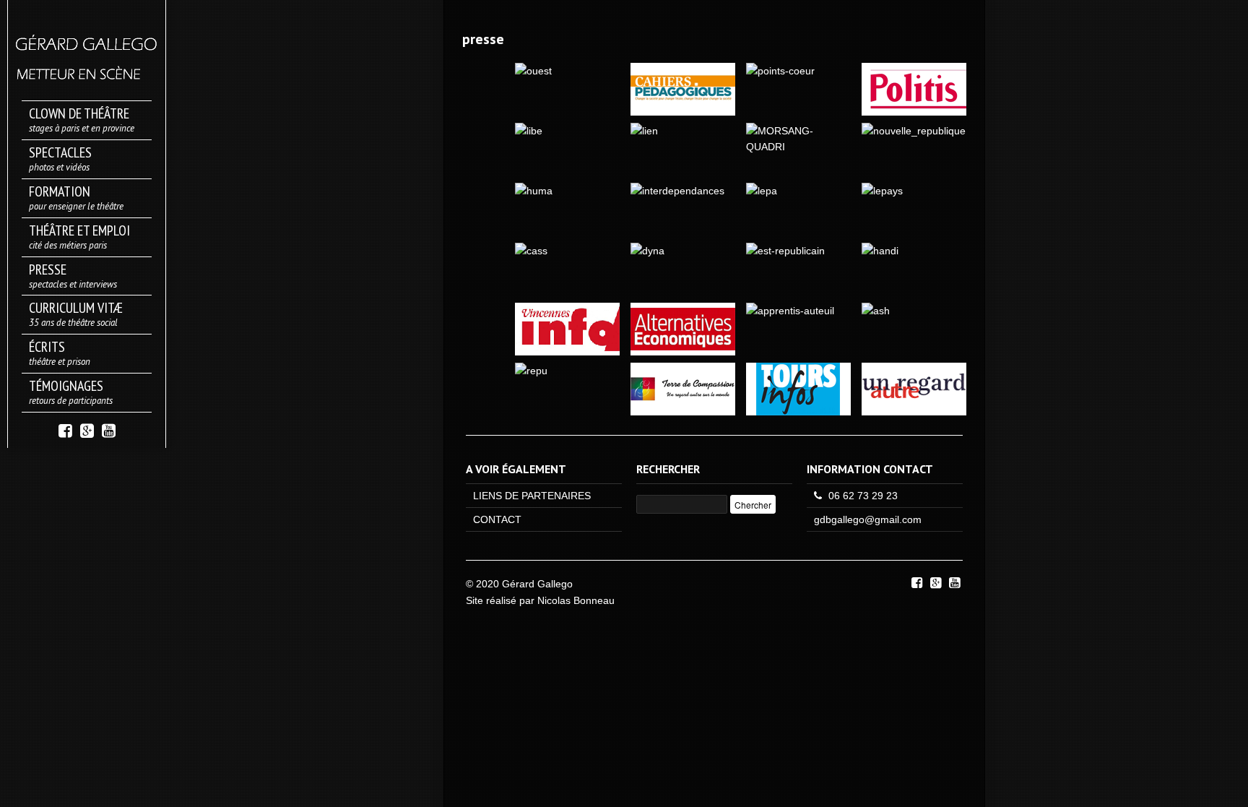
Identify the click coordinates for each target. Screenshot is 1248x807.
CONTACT (497, 519)
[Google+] (87, 429)
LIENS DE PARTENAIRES (532, 495)
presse (483, 39)
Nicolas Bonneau (576, 600)
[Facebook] (65, 429)
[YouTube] (108, 429)
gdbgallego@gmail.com (868, 519)
